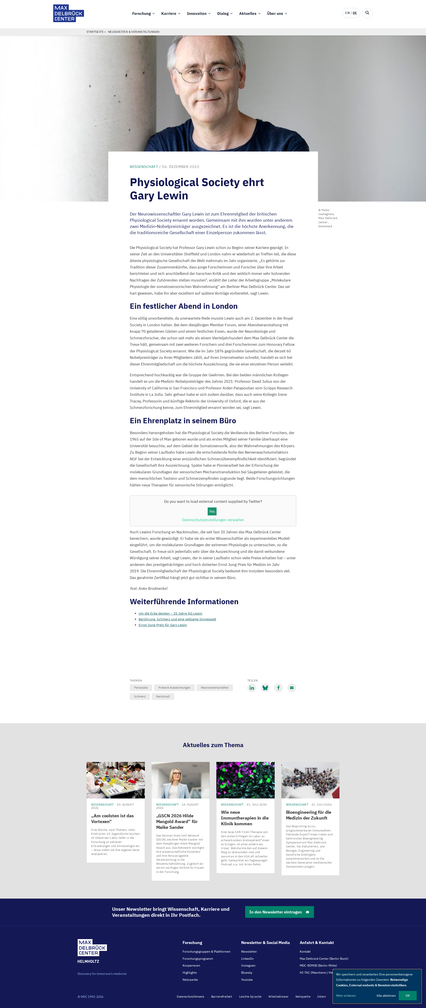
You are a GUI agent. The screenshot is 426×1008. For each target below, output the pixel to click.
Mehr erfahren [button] (346, 996)
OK (408, 996)
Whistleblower (278, 996)
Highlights (190, 973)
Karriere (168, 13)
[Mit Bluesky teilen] (265, 687)
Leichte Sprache (250, 996)
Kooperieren (191, 965)
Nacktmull (163, 696)
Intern (321, 996)
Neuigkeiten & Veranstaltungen (134, 32)
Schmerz (140, 696)
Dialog (223, 13)
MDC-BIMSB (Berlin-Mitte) (318, 965)
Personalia (141, 687)
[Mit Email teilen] (291, 687)
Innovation (197, 13)
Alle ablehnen (386, 996)
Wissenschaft (144, 166)
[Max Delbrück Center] (68, 21)
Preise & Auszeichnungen (174, 687)
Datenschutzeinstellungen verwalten (213, 519)
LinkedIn (247, 959)
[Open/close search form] (367, 13)
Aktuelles (247, 13)
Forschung (141, 13)
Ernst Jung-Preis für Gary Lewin (163, 625)
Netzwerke (190, 980)
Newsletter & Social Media (265, 942)
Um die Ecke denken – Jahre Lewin (170, 613)
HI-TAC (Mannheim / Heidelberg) (322, 973)
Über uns (275, 13)
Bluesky (246, 973)
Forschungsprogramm (198, 959)
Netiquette (303, 996)
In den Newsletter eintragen (275, 912)
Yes (212, 511)
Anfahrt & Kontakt (317, 942)
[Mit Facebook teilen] (278, 687)
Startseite (95, 32)
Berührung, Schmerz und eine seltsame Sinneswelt (177, 619)
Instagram (248, 965)
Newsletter (249, 952)
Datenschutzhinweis (190, 996)
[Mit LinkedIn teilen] (251, 687)
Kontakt (305, 952)
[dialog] (377, 986)
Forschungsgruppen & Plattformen (207, 952)
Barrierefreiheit (221, 996)
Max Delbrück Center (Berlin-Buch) (324, 959)
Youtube (247, 980)
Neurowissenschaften (215, 687)
